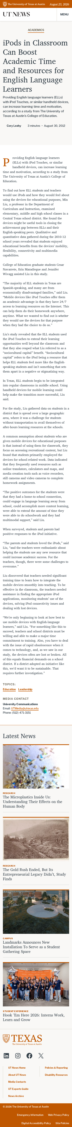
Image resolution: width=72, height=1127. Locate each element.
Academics (36, 30)
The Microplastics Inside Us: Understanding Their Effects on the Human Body (32, 802)
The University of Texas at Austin (30, 1106)
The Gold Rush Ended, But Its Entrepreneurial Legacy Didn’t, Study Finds (34, 874)
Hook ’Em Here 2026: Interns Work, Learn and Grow (34, 1017)
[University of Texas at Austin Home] (24, 4)
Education (9, 689)
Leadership (25, 689)
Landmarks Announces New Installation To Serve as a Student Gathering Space (31, 947)
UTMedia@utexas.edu (25, 708)
